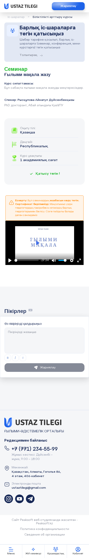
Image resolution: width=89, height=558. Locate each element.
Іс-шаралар (16, 17)
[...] (8, 499)
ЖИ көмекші (33, 553)
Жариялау (68, 6)
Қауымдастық (55, 553)
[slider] (26, 260)
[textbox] (44, 341)
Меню (11, 553)
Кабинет (78, 553)
